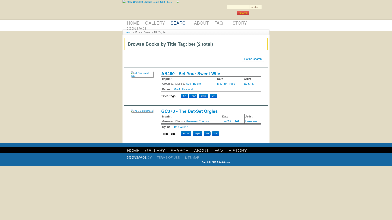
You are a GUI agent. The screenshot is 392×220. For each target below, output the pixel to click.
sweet (203, 95)
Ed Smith (249, 83)
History (237, 23)
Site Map (192, 157)
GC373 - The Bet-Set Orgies (189, 111)
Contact (137, 28)
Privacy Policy (139, 157)
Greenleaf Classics (197, 121)
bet (184, 95)
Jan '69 (226, 121)
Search (179, 23)
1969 (232, 83)
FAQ (218, 23)
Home (133, 23)
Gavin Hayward (183, 89)
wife (214, 95)
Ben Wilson (181, 127)
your (194, 95)
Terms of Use (168, 157)
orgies (197, 133)
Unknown (251, 121)
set (216, 133)
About (201, 23)
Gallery (155, 23)
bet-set (186, 133)
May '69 (222, 83)
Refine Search (253, 59)
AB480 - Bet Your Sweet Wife (190, 73)
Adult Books (193, 83)
